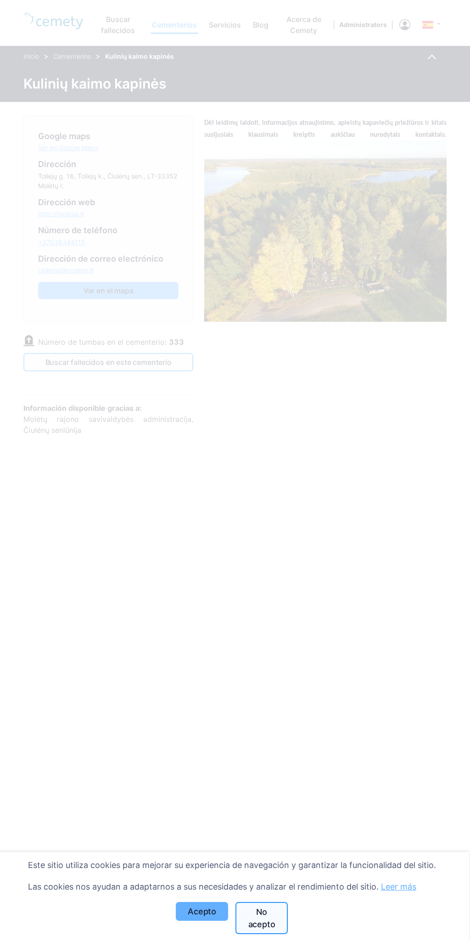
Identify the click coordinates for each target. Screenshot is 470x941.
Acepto (202, 911)
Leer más (398, 886)
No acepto (261, 918)
